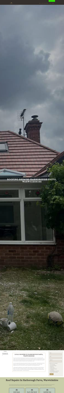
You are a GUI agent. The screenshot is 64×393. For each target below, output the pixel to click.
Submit (51, 374)
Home (40, 3)
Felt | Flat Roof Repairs (53, 365)
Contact (53, 3)
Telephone (51, 359)
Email (50, 356)
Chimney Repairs (52, 367)
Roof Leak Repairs (52, 364)
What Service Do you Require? (54, 363)
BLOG (50, 3)
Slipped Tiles (52, 366)
